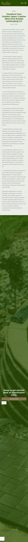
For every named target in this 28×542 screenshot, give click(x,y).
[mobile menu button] (25, 3)
